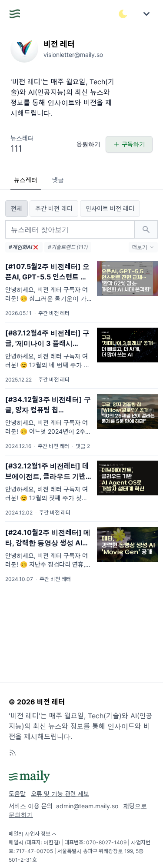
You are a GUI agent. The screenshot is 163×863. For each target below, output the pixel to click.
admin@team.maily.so (87, 806)
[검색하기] (146, 229)
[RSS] (13, 753)
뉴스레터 (25, 179)
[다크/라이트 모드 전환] (123, 14)
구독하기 (133, 144)
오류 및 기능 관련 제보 (60, 793)
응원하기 (88, 144)
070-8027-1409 (106, 842)
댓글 (58, 179)
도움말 (17, 793)
